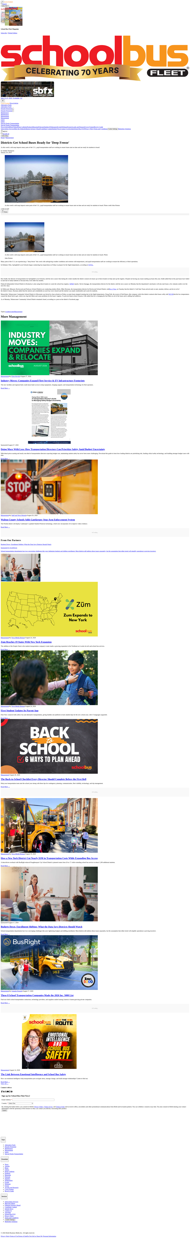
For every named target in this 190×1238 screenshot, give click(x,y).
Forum (69, 127)
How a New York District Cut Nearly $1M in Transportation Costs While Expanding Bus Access (49, 858)
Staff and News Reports (18, 515)
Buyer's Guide (98, 127)
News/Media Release (18, 638)
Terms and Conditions (100, 129)
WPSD (71, 284)
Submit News (56, 129)
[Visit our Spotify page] (12, 1092)
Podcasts (41, 127)
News (15, 2)
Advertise (71, 129)
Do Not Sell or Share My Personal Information (41, 1236)
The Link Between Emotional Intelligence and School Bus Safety (33, 1074)
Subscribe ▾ (5, 6)
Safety (3, 120)
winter (12, 311)
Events (59, 127)
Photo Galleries (22, 127)
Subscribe (4, 33)
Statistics (46, 127)
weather (7, 311)
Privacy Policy (89, 129)
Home (3, 138)
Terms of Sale (22, 1236)
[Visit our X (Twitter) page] (6, 1092)
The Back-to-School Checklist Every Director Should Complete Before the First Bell (43, 779)
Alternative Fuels (6, 105)
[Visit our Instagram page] (10, 1092)
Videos (15, 127)
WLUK (171, 294)
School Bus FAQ (79, 129)
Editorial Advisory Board (32, 129)
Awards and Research (78, 127)
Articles (19, 2)
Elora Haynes (15, 376)
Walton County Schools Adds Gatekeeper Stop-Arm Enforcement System (38, 519)
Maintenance (5, 113)
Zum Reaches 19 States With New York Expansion (26, 642)
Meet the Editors (19, 129)
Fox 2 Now (112, 289)
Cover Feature (8, 2)
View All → (4, 1084)
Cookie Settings (112, 129)
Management (5, 116)
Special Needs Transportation (10, 123)
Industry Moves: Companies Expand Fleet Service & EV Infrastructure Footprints (43, 380)
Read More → (5, 388)
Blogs (11, 127)
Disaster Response (6, 109)
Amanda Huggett (16, 991)
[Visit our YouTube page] (8, 1092)
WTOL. (90, 265)
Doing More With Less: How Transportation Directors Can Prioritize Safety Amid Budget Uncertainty (53, 449)
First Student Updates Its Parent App (19, 710)
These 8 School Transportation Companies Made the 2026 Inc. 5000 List (37, 995)
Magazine (35, 127)
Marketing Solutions (124, 129)
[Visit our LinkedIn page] (4, 1092)
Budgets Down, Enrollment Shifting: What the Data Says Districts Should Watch (41, 926)
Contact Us (64, 129)
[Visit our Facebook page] (2, 1092)
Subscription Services (7, 129)
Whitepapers (53, 127)
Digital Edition (12, 33)
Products (29, 127)
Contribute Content (46, 129)
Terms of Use (14, 1236)
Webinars (64, 127)
